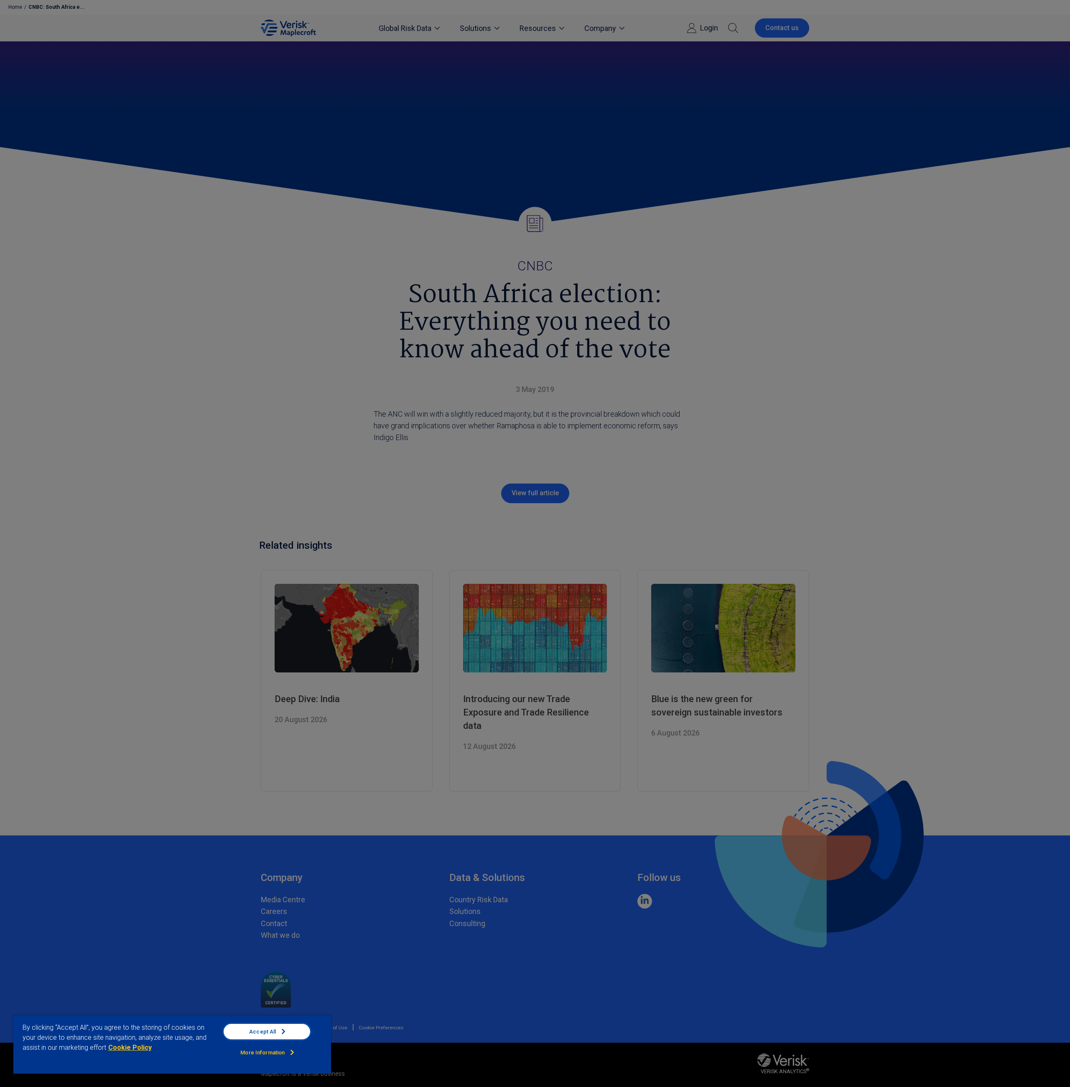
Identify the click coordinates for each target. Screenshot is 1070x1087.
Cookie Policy (130, 1047)
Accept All (262, 1031)
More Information (262, 1052)
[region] (172, 1044)
